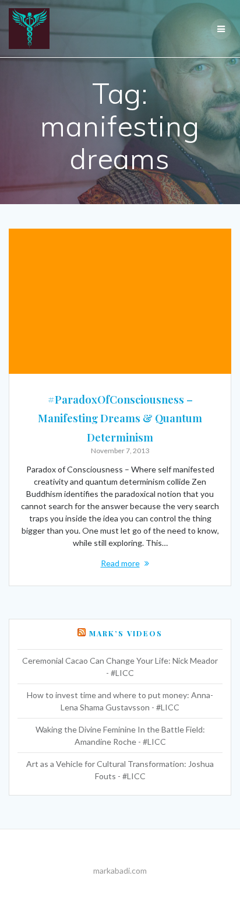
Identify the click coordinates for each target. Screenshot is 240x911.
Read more (120, 563)
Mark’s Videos (126, 633)
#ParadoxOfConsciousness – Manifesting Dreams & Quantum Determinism (120, 418)
